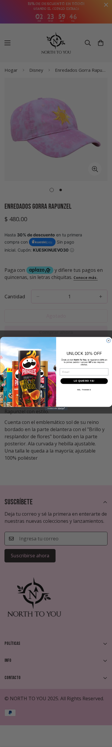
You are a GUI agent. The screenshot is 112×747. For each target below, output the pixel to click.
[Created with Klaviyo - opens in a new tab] (56, 408)
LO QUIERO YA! (83, 381)
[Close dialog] (108, 340)
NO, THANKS (84, 390)
